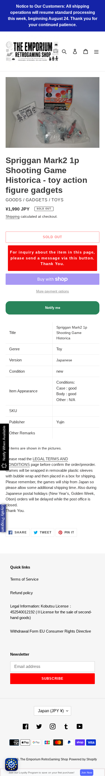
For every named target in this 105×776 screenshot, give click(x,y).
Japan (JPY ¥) (51, 711)
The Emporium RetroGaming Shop (44, 759)
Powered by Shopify (83, 759)
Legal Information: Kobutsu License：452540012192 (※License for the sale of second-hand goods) (51, 612)
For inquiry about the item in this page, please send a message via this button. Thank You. (52, 258)
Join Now (86, 772)
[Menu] (96, 51)
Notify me (52, 308)
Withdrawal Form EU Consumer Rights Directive (50, 631)
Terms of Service (24, 579)
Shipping (13, 216)
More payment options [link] (52, 291)
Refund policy (21, 593)
